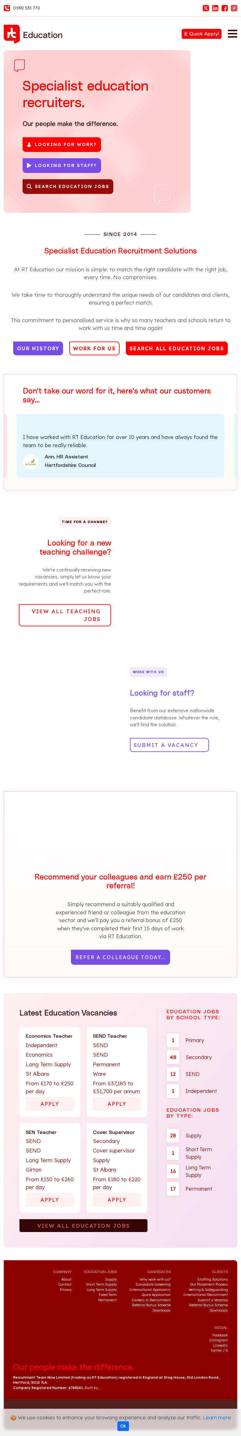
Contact (65, 1284)
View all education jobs (83, 1225)
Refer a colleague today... (120, 957)
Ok (123, 1426)
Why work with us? (155, 1279)
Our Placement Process (209, 1284)
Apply (49, 1104)
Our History (38, 348)
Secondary (191, 1057)
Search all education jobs (177, 348)
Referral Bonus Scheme (151, 1305)
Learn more (217, 1417)
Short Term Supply (192, 1153)
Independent (194, 1091)
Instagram (234, 8)
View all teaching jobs (66, 615)
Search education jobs (72, 186)
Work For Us (94, 348)
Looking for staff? (66, 165)
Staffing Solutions (212, 1279)
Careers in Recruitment (151, 1300)
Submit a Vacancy (213, 1300)
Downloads (162, 1310)
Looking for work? (66, 144)
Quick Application (156, 1294)
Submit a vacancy (166, 745)
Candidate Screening (153, 1284)
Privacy (66, 1289)
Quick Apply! (204, 33)
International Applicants (150, 1289)
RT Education (35, 34)
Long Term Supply (190, 1171)
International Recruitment (205, 1294)
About (67, 1279)
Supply (185, 1135)
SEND (185, 1074)
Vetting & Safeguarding (208, 1289)
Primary (188, 1040)
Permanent (191, 1189)
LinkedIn (215, 8)
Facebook (225, 8)
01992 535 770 (26, 7)
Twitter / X (219, 1350)
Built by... (93, 1388)
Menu (232, 33)
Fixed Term (108, 1294)
